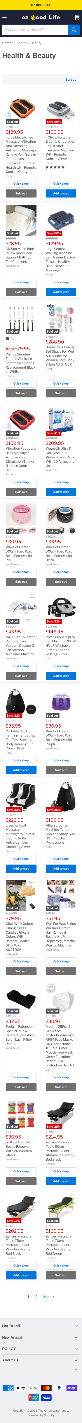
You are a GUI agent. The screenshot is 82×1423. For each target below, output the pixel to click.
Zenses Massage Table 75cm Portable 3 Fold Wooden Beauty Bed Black (18, 1245)
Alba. (49, 658)
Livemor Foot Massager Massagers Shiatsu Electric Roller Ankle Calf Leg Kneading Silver (20, 836)
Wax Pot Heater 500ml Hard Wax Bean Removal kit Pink (19, 553)
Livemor (11, 851)
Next (47, 1297)
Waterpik (51, 470)
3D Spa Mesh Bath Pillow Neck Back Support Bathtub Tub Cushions (20, 255)
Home (7, 43)
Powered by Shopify (41, 1415)
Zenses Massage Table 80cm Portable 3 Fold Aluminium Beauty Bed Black (60, 1150)
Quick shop (21, 183)
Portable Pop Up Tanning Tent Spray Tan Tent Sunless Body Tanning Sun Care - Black (20, 739)
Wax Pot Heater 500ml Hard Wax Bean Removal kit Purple (59, 737)
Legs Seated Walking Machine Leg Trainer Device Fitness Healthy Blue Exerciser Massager (60, 259)
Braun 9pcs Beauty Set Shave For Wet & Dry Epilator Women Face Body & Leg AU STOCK (60, 355)
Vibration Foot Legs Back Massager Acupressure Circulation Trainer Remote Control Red (21, 459)
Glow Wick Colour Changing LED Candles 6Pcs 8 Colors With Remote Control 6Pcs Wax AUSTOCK (19, 937)
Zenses (50, 1163)
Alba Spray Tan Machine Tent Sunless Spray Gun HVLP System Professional (60, 834)
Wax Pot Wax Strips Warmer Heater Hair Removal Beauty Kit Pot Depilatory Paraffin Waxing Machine (61, 934)
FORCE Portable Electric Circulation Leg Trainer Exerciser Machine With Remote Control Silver (60, 148)
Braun (49, 368)
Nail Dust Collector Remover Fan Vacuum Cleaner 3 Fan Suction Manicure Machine (20, 645)
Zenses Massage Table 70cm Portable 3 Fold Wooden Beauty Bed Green (59, 1245)
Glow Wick (12, 953)
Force (9, 176)
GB (48, 1069)
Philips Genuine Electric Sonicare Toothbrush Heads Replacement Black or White (20, 363)
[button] (55, 167)
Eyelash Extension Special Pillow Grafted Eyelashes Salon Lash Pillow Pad (20, 1035)
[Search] (74, 30)
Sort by (70, 79)
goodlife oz (12, 265)
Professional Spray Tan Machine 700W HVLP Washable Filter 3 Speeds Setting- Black (61, 645)
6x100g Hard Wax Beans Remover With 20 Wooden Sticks (19, 1148)
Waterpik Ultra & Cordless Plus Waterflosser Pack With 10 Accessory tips (60, 457)
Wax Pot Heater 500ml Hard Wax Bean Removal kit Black (59, 553)
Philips (10, 376)
